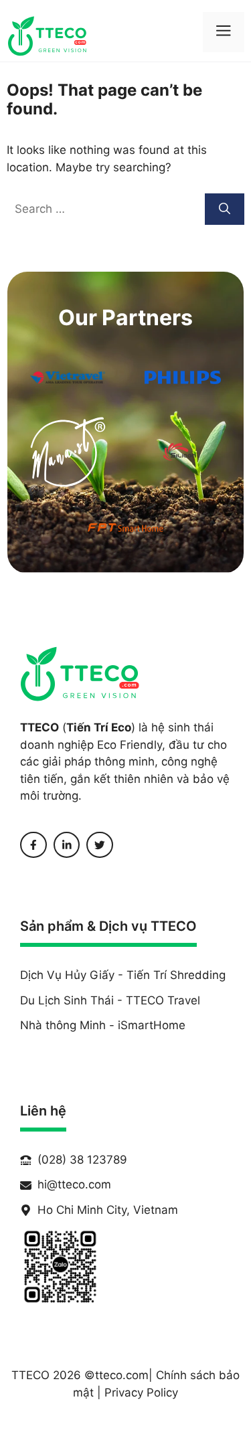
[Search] (224, 209)
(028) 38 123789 (82, 1159)
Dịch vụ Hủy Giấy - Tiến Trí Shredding (123, 975)
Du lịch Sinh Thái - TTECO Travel (110, 1000)
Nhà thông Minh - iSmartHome (102, 1025)
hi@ (47, 1184)
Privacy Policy (141, 1392)
